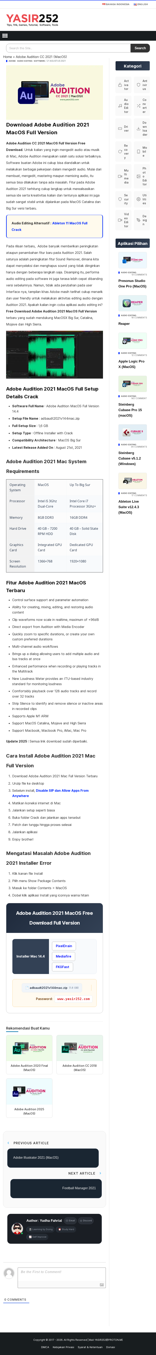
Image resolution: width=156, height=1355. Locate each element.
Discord (87, 1220)
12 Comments (139, 355)
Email (72, 1220)
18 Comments (139, 317)
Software (39, 61)
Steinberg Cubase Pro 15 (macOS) (130, 410)
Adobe (12, 61)
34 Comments (139, 446)
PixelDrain (64, 946)
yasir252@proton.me (109, 1340)
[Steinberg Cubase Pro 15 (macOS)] (133, 384)
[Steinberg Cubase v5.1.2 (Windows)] (133, 432)
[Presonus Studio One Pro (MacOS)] (133, 260)
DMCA (45, 1347)
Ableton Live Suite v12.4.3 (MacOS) (128, 507)
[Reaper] (133, 303)
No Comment (139, 398)
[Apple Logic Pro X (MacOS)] (133, 341)
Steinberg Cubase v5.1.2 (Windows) (129, 458)
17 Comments (139, 495)
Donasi (110, 1347)
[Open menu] (5, 36)
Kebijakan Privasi (63, 1347)
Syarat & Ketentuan (90, 1347)
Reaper (124, 324)
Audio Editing (24, 61)
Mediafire (63, 956)
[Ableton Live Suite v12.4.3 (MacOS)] (133, 481)
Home (7, 57)
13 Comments (139, 274)
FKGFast (62, 967)
